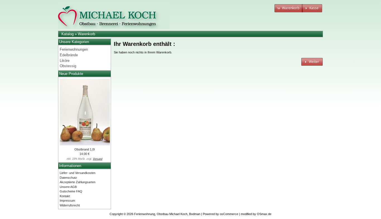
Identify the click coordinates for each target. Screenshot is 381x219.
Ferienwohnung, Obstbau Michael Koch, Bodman (167, 214)
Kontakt (65, 196)
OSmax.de (264, 214)
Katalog (67, 34)
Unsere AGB (68, 187)
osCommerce (229, 214)
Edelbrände (69, 55)
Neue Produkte (71, 74)
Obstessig (68, 66)
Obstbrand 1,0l (84, 149)
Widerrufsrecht (70, 205)
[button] (288, 8)
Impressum (67, 200)
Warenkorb (86, 34)
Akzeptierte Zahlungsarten (77, 182)
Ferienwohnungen (74, 49)
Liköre (64, 60)
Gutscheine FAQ (71, 191)
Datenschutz (68, 177)
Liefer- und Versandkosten (77, 173)
